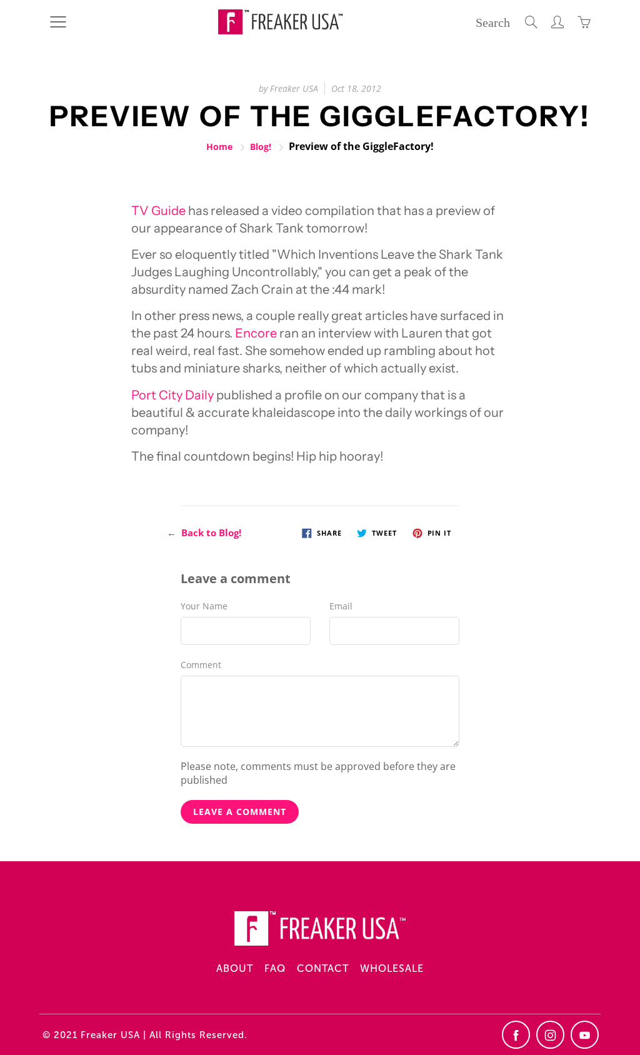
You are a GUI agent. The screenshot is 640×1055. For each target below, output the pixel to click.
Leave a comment (239, 812)
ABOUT (234, 968)
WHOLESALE (392, 968)
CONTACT (323, 968)
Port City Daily (172, 395)
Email (340, 606)
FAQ (275, 968)
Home (219, 146)
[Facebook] (516, 1035)
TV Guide (158, 210)
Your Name (204, 606)
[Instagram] (550, 1035)
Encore (256, 333)
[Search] (531, 21)
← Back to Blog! (204, 532)
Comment (201, 665)
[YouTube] (585, 1035)
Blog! (260, 146)
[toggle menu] (58, 21)
